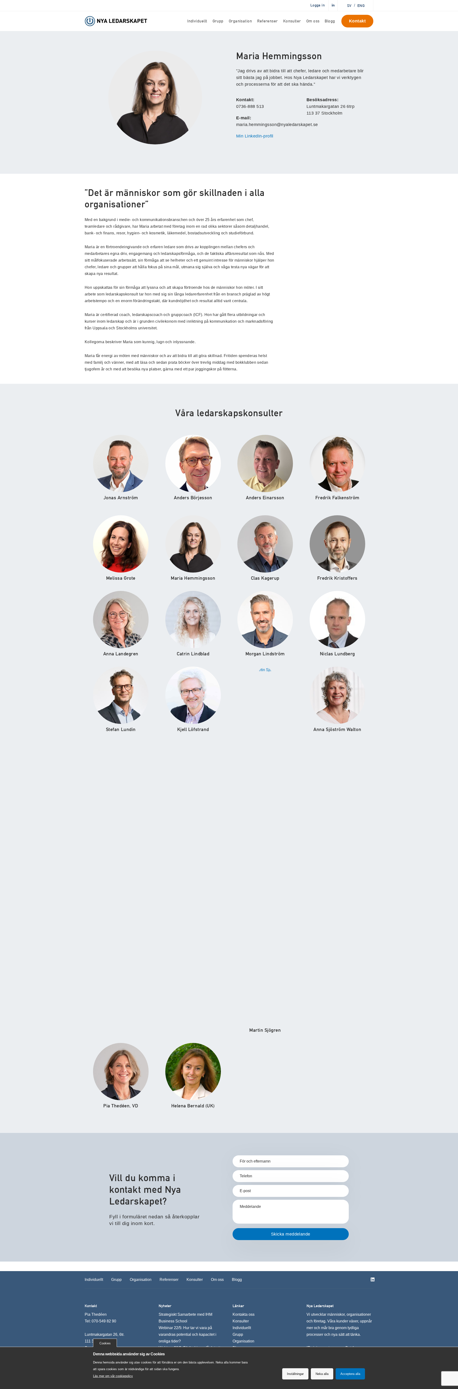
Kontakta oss (244, 1314)
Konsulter (292, 21)
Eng (361, 5)
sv (349, 5)
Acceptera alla (350, 1374)
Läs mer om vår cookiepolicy (113, 1376)
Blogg (330, 21)
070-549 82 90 (104, 1321)
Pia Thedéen (96, 1314)
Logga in (317, 5)
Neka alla (322, 1374)
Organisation (240, 21)
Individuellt (197, 21)
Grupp (218, 21)
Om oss (313, 21)
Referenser (267, 21)
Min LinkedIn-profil (254, 136)
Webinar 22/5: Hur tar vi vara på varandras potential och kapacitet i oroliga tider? (187, 1334)
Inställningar (295, 1374)
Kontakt (357, 21)
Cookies (105, 1343)
